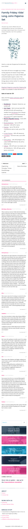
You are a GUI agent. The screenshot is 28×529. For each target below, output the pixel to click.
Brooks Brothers (8, 123)
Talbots (6, 146)
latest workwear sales (16, 98)
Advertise (4, 502)
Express (6, 127)
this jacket (7, 116)
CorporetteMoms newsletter (12, 482)
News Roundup (21, 165)
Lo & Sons (7, 135)
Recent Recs (5, 23)
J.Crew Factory (8, 133)
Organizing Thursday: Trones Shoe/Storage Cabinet (6, 168)
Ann (4, 9)
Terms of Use (5, 515)
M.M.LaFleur (7, 139)
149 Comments (21, 9)
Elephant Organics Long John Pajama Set (14, 87)
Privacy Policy (5, 517)
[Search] (24, 422)
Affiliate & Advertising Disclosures (10, 519)
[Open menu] (25, 3)
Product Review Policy (8, 504)
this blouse (14, 112)
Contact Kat (5, 495)
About (3, 493)
